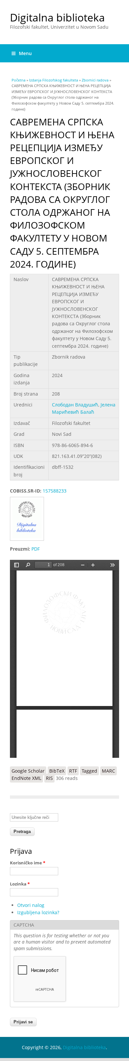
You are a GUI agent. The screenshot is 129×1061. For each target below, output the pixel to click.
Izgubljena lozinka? (38, 912)
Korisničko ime (27, 863)
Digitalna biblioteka (57, 17)
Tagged (89, 771)
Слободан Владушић (75, 405)
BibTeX (56, 771)
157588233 (54, 491)
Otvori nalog (30, 905)
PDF (35, 549)
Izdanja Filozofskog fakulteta (53, 80)
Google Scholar (28, 771)
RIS (49, 778)
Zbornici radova (95, 80)
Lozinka (20, 884)
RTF (73, 771)
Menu (25, 53)
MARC (108, 771)
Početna (18, 80)
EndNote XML (26, 778)
